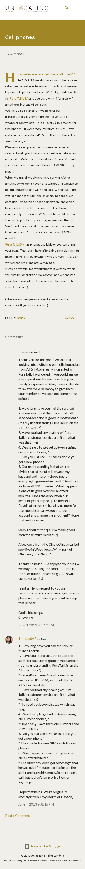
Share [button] (70, 318)
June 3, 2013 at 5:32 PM (36, 625)
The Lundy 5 (27, 638)
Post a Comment (17, 815)
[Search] (66, 7)
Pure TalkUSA (19, 98)
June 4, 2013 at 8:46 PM (36, 804)
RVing (21, 318)
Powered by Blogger (45, 846)
